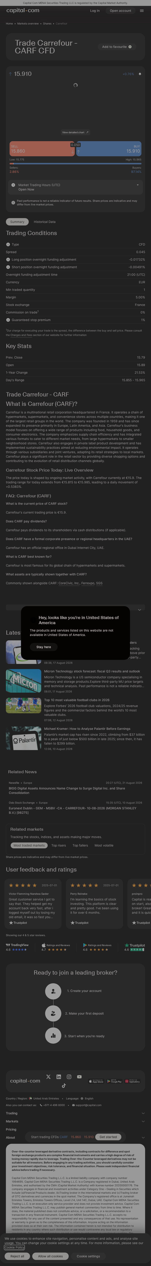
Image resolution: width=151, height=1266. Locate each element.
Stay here (43, 647)
